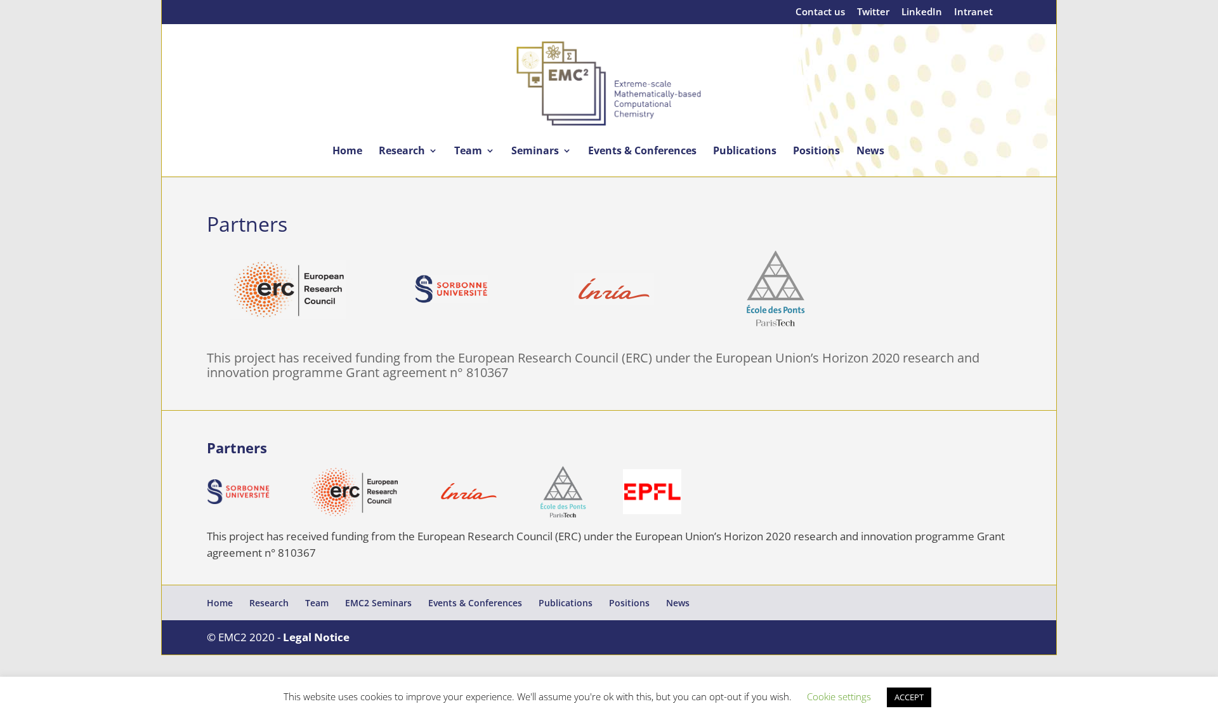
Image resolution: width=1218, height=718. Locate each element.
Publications (744, 151)
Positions (816, 151)
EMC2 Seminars (378, 603)
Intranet (973, 12)
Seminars (535, 151)
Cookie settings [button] (839, 696)
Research (402, 151)
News (870, 151)
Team (468, 151)
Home (347, 151)
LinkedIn (921, 12)
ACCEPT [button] (909, 697)
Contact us (820, 12)
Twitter (873, 12)
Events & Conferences (642, 151)
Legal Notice (316, 637)
